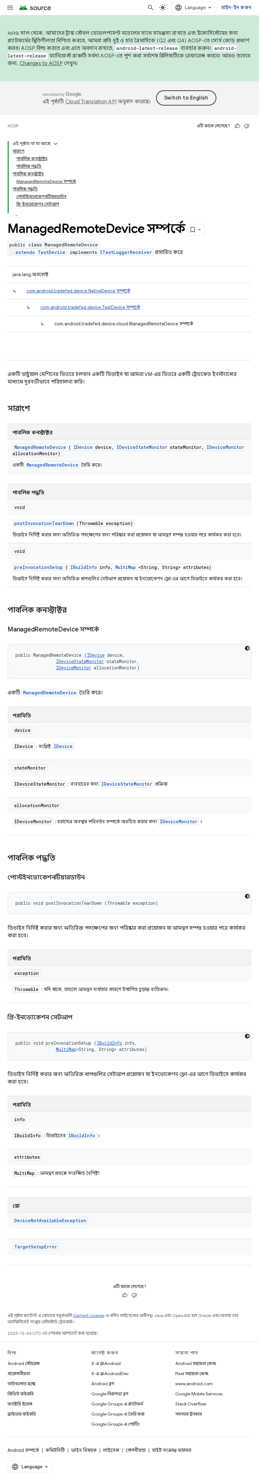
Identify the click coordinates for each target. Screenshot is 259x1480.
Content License (88, 1315)
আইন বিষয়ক (84, 1450)
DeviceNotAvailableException (50, 1220)
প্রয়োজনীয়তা (19, 1373)
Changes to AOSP (41, 63)
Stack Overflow (190, 1404)
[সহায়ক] (237, 126)
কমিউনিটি (55, 1450)
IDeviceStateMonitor (142, 447)
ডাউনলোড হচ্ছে (21, 1383)
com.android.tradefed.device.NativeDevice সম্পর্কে (78, 291)
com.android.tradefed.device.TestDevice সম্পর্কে (90, 307)
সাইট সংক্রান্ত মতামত (171, 1450)
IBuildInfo (83, 567)
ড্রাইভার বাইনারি (22, 1414)
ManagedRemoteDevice (40, 447)
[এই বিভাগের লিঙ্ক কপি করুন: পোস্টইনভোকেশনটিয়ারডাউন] (92, 878)
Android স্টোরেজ (23, 1363)
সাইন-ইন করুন (236, 7)
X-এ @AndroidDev (110, 1373)
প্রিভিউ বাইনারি (20, 1394)
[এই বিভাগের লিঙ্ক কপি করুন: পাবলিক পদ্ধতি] (63, 858)
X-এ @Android (106, 1363)
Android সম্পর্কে (23, 1450)
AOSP (13, 126)
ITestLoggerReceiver (126, 252)
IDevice (83, 447)
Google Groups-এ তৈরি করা (117, 1414)
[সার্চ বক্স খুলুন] (150, 7)
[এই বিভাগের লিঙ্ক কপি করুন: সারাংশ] (38, 409)
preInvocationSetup (38, 567)
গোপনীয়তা (136, 1450)
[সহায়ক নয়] (246, 126)
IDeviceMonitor (225, 447)
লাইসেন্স (111, 1450)
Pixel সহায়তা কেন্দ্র (191, 1373)
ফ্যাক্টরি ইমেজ (20, 1404)
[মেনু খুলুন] (10, 7)
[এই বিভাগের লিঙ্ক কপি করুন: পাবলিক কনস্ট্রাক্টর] (75, 610)
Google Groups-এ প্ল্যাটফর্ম (117, 1404)
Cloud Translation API (91, 102)
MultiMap (125, 567)
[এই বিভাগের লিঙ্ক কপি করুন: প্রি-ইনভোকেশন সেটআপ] (80, 1018)
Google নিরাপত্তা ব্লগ (109, 1394)
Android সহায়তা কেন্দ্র (195, 1363)
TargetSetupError (35, 1247)
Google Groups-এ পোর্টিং (115, 1424)
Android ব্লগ (102, 1383)
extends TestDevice (40, 252)
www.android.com (194, 1383)
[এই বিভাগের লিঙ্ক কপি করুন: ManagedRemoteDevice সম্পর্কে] (107, 630)
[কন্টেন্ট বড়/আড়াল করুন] (55, 144)
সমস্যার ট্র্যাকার (188, 1414)
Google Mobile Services (198, 1394)
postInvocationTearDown (44, 523)
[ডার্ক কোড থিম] (247, 648)
